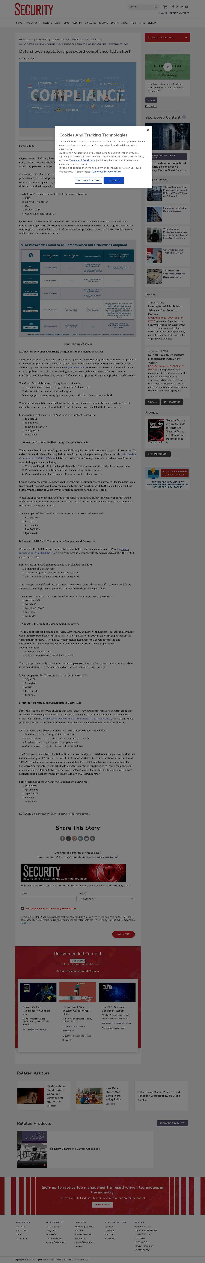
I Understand (113, 180)
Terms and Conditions (82, 160)
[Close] (148, 130)
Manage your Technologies (88, 180)
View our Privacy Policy (107, 171)
